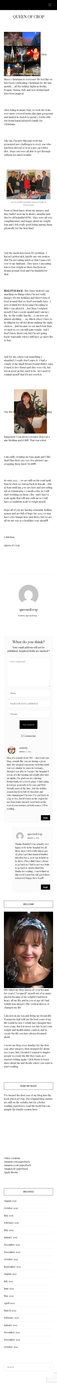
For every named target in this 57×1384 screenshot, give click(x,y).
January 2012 (10, 1325)
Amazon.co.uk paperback (17, 1165)
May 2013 (8, 1230)
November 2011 (12, 1339)
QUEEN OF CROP (28, 17)
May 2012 (9, 1295)
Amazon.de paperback (16, 1168)
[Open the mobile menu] (50, 5)
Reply (45, 818)
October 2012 (11, 1259)
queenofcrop (28, 610)
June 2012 (9, 1288)
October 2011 (11, 1346)
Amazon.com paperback (17, 1161)
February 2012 (11, 1317)
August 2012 (10, 1273)
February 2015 (11, 1222)
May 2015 (8, 1215)
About (37, 1059)
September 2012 (12, 1266)
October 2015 (11, 1208)
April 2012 (9, 1303)
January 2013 (10, 1237)
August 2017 (10, 1200)
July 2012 (8, 1281)
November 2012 (12, 1252)
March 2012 (10, 1310)
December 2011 (12, 1332)
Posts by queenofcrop (27, 615)
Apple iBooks (11, 1172)
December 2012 (12, 1244)
